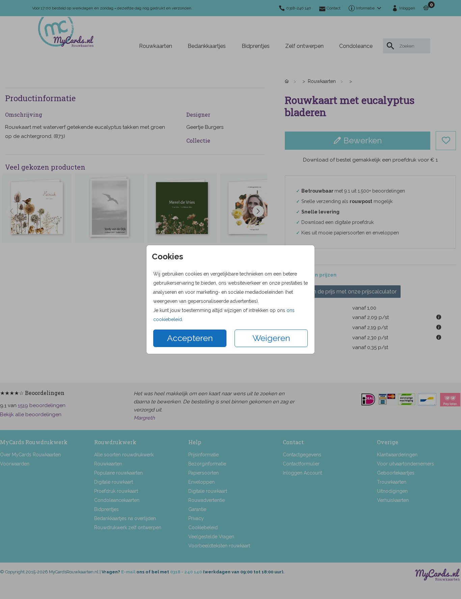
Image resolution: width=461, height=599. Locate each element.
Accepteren (190, 338)
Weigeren (271, 338)
